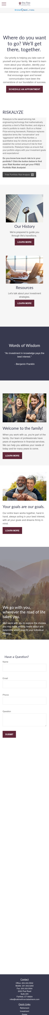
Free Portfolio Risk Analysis (17, 174)
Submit (9, 734)
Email (5, 678)
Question (7, 711)
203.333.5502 (27, 983)
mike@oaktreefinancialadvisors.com (24, 999)
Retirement (24, 1008)
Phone (6, 694)
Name (5, 661)
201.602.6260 (28, 985)
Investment (24, 1011)
